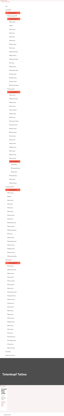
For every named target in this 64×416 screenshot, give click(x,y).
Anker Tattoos (12, 95)
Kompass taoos (11, 303)
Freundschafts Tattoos (14, 121)
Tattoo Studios (8, 351)
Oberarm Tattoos (13, 55)
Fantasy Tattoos (13, 113)
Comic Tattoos (13, 106)
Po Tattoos (12, 62)
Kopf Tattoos (12, 48)
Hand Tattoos (12, 40)
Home (6, 6)
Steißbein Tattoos (13, 77)
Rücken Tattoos (13, 66)
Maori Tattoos (10, 310)
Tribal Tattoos (12, 179)
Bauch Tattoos (11, 192)
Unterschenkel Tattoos (14, 85)
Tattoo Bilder (7, 9)
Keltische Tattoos (13, 128)
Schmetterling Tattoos (16, 168)
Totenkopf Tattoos (13, 175)
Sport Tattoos (10, 325)
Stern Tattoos (10, 329)
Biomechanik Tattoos (14, 98)
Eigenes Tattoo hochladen (10, 355)
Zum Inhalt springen (3, 0)
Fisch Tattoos (14, 164)
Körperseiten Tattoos (14, 51)
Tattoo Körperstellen (12, 15)
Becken (11, 25)
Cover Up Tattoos (11, 280)
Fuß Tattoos (12, 33)
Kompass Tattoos (13, 132)
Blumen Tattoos (13, 102)
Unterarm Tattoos (13, 81)
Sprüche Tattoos (13, 154)
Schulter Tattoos (13, 74)
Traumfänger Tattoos (12, 340)
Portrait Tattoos (13, 143)
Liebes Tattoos (13, 136)
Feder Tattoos (12, 117)
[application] (10, 10)
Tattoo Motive (10, 89)
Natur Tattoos (12, 139)
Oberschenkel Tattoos (14, 59)
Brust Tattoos (12, 29)
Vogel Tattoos (14, 171)
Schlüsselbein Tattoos (14, 70)
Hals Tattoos (12, 36)
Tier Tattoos (12, 158)
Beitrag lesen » (3, 404)
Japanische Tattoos (13, 124)
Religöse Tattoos (13, 147)
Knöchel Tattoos (13, 44)
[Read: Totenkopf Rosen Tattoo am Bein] (3, 386)
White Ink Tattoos (13, 183)
